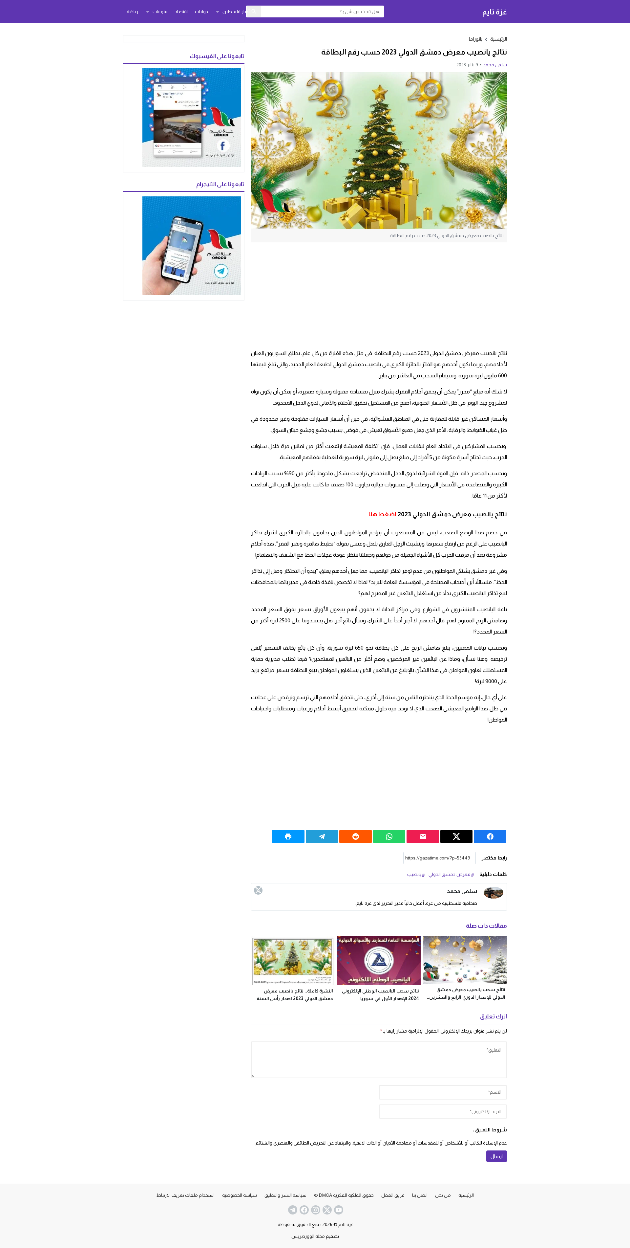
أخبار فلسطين (236, 11)
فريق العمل (393, 1195)
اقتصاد (181, 11)
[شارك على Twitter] (456, 836)
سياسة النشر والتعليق (285, 1195)
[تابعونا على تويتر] (326, 1210)
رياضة (132, 11)
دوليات (201, 11)
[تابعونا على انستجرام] (315, 1210)
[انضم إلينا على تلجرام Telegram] (292, 1210)
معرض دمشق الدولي (450, 874)
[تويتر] (258, 890)
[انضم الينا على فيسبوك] (303, 1210)
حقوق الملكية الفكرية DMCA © (344, 1195)
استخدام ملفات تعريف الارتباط (186, 1195)
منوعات (160, 11)
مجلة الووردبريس (308, 1236)
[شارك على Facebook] (490, 836)
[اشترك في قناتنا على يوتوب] (338, 1210)
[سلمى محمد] (493, 893)
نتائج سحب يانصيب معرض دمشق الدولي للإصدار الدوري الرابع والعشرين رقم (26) (467, 997)
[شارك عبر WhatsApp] (389, 836)
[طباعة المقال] (288, 836)
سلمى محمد (495, 64)
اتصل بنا (420, 1195)
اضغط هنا (382, 514)
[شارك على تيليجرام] (322, 836)
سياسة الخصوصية (239, 1195)
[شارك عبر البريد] (422, 836)
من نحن (443, 1195)
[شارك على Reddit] (355, 836)
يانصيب (414, 874)
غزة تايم (494, 12)
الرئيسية (466, 1195)
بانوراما (475, 39)
